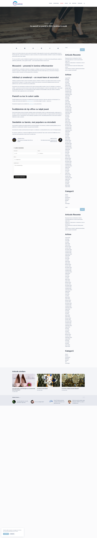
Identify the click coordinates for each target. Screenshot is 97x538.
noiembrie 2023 (68, 127)
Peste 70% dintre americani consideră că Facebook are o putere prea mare (59, 402)
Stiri (70, 3)
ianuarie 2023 (68, 142)
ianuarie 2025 (68, 106)
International (56, 3)
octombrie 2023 (68, 128)
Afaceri (66, 3)
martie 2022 (67, 156)
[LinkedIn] (41, 48)
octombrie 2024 (68, 110)
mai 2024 (67, 118)
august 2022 (67, 149)
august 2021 (67, 167)
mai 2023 (67, 136)
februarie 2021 (68, 174)
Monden (61, 3)
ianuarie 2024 (68, 124)
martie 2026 (67, 85)
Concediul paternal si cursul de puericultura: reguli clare (22, 402)
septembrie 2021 (68, 165)
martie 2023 (67, 139)
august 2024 (67, 113)
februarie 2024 (68, 122)
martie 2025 (67, 103)
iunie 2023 (67, 134)
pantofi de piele (30, 101)
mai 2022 (67, 153)
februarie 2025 (68, 104)
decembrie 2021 (68, 161)
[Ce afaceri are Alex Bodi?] (48, 380)
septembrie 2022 (68, 147)
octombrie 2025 (68, 92)
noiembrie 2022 (68, 304)
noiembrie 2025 (68, 91)
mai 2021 (67, 171)
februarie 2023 (68, 140)
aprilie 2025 (67, 101)
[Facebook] (16, 48)
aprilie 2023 (67, 137)
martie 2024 (67, 121)
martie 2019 (67, 186)
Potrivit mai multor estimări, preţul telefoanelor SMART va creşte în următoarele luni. (78, 402)
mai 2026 (67, 82)
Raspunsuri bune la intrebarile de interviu (73, 58)
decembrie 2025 (68, 89)
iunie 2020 (67, 182)
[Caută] (84, 3)
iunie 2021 (67, 170)
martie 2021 (67, 173)
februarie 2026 (68, 86)
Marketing (74, 3)
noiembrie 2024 (68, 109)
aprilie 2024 (67, 119)
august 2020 (67, 179)
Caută (66, 47)
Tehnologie (80, 3)
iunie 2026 (67, 240)
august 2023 (67, 131)
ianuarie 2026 (68, 88)
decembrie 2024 (68, 107)
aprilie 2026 (67, 83)
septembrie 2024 (68, 112)
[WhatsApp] (58, 48)
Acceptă (6, 533)
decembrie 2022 (68, 143)
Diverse (50, 3)
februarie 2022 (68, 158)
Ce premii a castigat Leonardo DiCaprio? (70, 388)
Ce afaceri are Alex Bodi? (42, 388)
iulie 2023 (67, 133)
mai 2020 (67, 183)
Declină (12, 533)
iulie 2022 (67, 150)
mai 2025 (67, 100)
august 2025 (67, 95)
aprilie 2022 (67, 155)
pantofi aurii (31, 103)
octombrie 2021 (68, 164)
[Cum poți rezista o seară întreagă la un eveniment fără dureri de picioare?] (23, 380)
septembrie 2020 (68, 177)
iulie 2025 (67, 97)
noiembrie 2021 (68, 162)
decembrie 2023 (68, 125)
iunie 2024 (67, 116)
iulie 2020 (67, 180)
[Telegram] (50, 48)
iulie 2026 (67, 79)
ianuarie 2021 (68, 176)
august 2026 (67, 237)
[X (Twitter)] (25, 48)
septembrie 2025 (68, 94)
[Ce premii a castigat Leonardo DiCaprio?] (73, 380)
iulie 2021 (67, 168)
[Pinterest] (33, 48)
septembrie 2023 (68, 130)
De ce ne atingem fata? (39, 401)
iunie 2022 (67, 152)
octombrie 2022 (68, 146)
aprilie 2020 (67, 185)
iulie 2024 (67, 115)
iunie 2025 (67, 98)
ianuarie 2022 (68, 159)
